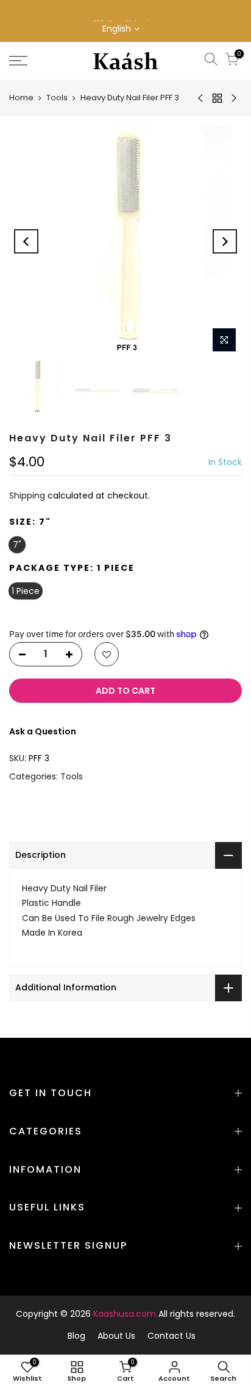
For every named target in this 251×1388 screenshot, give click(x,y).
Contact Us (171, 1336)
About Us (116, 1336)
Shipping (27, 495)
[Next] (225, 241)
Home (21, 97)
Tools (57, 97)
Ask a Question (42, 731)
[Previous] (26, 241)
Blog (76, 1336)
